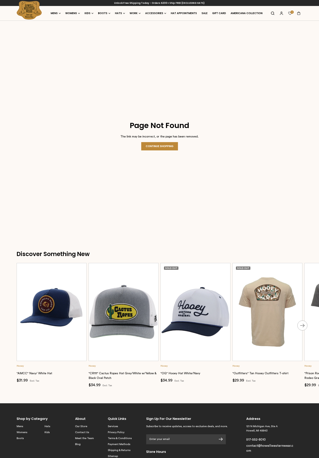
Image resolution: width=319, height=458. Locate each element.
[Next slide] (302, 325)
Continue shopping (159, 146)
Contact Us (82, 432)
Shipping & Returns (119, 450)
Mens (20, 426)
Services (113, 426)
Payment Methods (119, 444)
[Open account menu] (281, 13)
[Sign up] (222, 439)
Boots (20, 438)
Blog (78, 444)
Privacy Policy (116, 432)
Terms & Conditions (120, 438)
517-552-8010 (256, 439)
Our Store (81, 426)
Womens (22, 432)
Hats (47, 426)
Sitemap (113, 456)
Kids (47, 432)
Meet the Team (84, 438)
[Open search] (272, 13)
